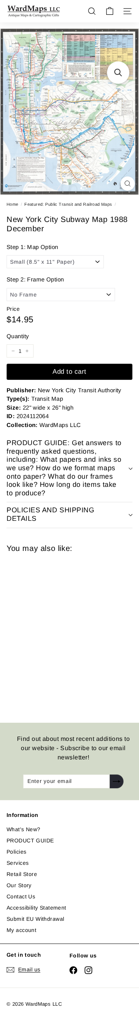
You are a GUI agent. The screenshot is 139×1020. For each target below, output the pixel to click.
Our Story (19, 885)
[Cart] (110, 11)
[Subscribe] (117, 781)
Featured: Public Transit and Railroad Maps (68, 204)
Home (13, 204)
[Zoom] (127, 183)
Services (18, 863)
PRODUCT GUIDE (30, 840)
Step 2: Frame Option (35, 279)
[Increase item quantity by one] (27, 351)
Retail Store (22, 874)
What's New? (24, 829)
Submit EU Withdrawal (35, 919)
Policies (16, 852)
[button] (118, 72)
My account (21, 930)
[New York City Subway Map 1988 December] (61, 633)
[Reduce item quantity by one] (13, 351)
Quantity (18, 336)
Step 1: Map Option (32, 247)
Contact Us (21, 896)
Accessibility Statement (36, 908)
